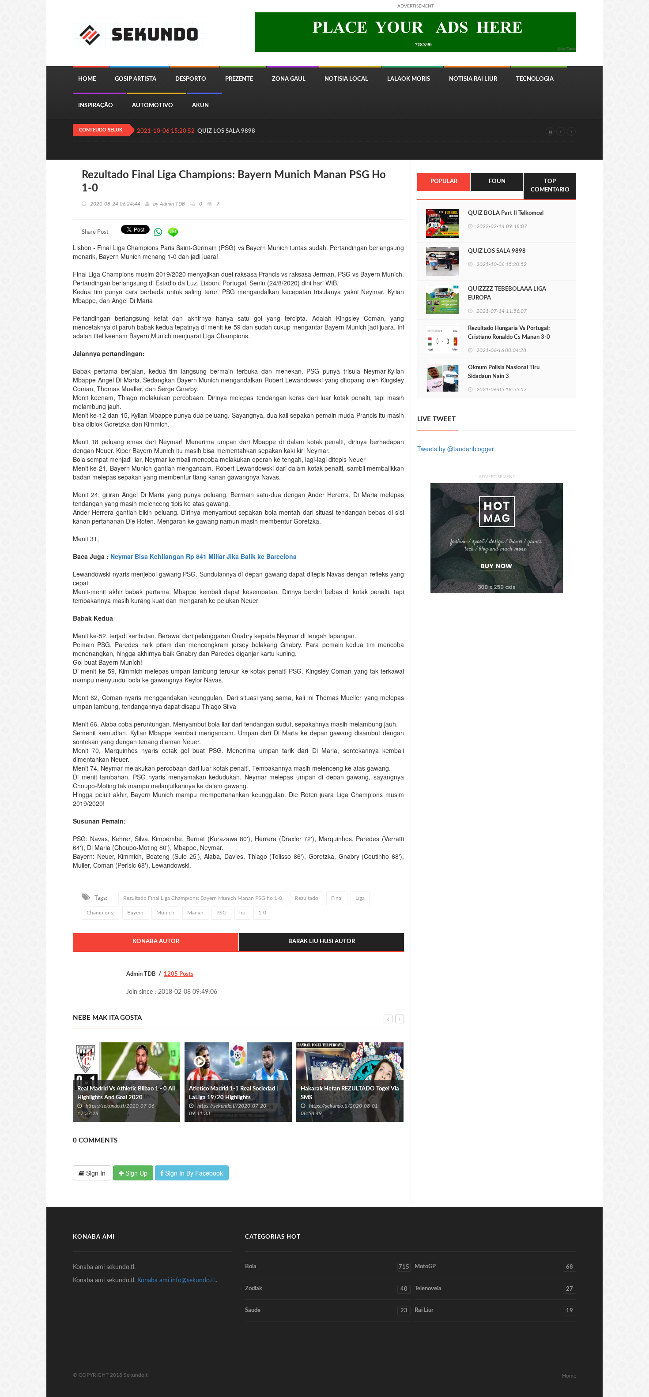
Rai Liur (494, 1310)
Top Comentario (550, 186)
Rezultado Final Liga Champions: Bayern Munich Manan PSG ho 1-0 (202, 898)
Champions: (100, 912)
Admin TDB (172, 203)
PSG (221, 912)
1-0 (262, 912)
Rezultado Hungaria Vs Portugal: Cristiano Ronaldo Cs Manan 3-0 (509, 333)
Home (87, 79)
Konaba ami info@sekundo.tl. (176, 1280)
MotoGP (494, 1267)
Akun (200, 106)
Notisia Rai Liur (473, 79)
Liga (360, 898)
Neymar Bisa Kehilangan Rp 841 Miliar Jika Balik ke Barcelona (203, 556)
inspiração (95, 106)
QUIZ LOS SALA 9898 (226, 131)
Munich (165, 912)
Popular (443, 181)
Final (337, 898)
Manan (195, 912)
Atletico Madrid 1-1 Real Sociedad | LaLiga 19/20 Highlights (121, 1093)
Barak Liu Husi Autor (321, 941)
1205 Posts (178, 974)
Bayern (135, 912)
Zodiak (326, 1289)
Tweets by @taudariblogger (455, 448)
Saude (326, 1310)
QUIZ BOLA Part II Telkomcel (505, 213)
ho (242, 912)
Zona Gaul (289, 79)
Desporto (190, 79)
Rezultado (306, 898)
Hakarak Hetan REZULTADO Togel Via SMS (238, 1093)
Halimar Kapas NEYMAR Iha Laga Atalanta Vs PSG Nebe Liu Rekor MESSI (343, 1097)
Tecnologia (535, 79)
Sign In (95, 1173)
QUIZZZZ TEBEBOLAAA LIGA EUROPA (507, 293)
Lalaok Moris (408, 79)
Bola (327, 1267)
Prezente (239, 79)
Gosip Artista (135, 79)
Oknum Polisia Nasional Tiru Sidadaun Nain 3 (504, 372)
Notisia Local (346, 79)
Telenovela (494, 1289)
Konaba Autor (155, 941)
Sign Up (135, 1173)
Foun (497, 181)
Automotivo (152, 106)
